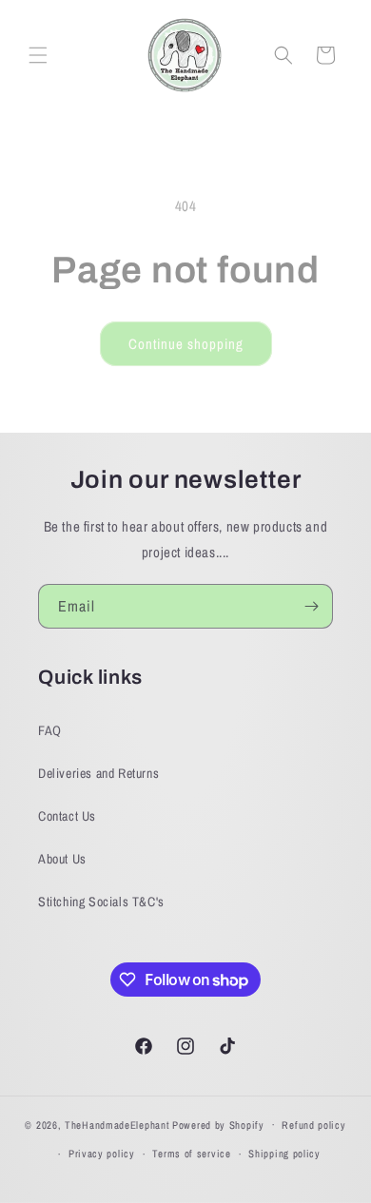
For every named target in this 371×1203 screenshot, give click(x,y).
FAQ (50, 730)
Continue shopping (186, 344)
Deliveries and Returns (98, 773)
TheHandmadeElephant (117, 1124)
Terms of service (191, 1153)
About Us (62, 858)
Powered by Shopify (218, 1124)
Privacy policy (101, 1153)
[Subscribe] (311, 606)
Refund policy (313, 1125)
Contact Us (67, 816)
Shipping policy (284, 1153)
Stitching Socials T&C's (101, 901)
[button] (38, 55)
